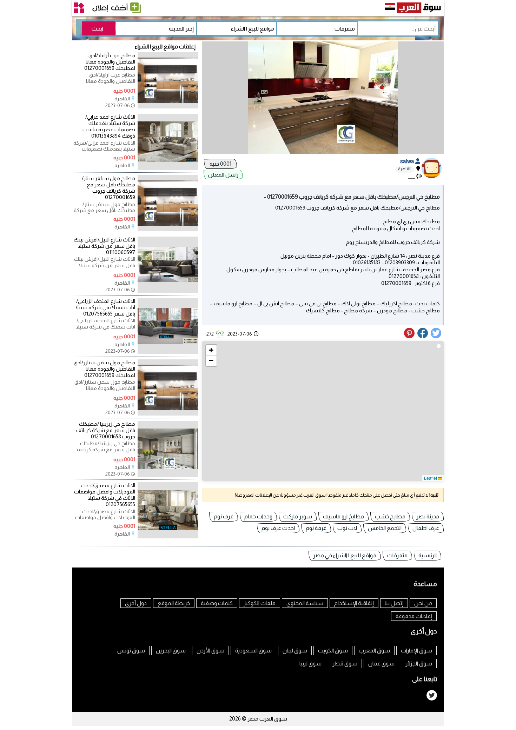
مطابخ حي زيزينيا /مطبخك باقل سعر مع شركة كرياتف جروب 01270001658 (105, 430)
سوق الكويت (333, 650)
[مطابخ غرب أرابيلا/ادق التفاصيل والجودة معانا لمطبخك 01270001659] (168, 106)
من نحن (423, 603)
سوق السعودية (253, 650)
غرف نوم (223, 516)
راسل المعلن (223, 175)
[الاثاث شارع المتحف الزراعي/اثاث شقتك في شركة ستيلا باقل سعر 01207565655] (168, 352)
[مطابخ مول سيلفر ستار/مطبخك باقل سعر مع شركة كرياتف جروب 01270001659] (168, 229)
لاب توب (347, 528)
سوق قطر (344, 663)
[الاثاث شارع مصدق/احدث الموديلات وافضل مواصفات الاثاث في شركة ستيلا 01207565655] (168, 536)
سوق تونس (131, 650)
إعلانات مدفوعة (414, 616)
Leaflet (431, 478)
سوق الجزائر (418, 663)
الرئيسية (427, 555)
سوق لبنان (295, 650)
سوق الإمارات (416, 650)
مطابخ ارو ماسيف (343, 516)
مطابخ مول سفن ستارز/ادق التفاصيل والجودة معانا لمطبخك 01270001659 (104, 368)
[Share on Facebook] (423, 336)
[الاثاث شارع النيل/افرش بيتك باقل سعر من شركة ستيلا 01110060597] (168, 291)
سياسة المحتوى (304, 603)
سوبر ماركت (297, 516)
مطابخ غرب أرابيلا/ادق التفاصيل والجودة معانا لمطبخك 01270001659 (109, 61)
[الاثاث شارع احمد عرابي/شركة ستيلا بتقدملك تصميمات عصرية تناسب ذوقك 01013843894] (168, 168)
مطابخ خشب (390, 516)
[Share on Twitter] (436, 336)
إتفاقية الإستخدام (354, 603)
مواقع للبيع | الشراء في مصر (344, 555)
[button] (211, 350)
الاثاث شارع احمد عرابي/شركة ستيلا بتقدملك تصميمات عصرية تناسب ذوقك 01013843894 (108, 126)
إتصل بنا (394, 603)
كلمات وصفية (217, 603)
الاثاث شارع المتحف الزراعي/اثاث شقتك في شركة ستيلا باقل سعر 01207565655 (105, 307)
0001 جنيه (220, 164)
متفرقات (397, 555)
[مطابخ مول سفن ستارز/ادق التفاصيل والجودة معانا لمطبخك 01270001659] (168, 414)
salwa (407, 161)
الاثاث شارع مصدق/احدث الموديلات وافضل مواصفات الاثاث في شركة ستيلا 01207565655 (104, 494)
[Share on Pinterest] (410, 336)
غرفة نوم (316, 528)
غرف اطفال (425, 528)
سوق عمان (381, 663)
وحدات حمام (258, 516)
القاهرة (404, 168)
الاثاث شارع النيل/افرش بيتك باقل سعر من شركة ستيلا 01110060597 (104, 246)
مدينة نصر (427, 516)
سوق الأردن (210, 650)
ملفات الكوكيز (260, 603)
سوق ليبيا (310, 663)
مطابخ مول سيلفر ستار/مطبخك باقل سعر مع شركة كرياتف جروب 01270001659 (108, 187)
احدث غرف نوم (278, 528)
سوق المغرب (374, 650)
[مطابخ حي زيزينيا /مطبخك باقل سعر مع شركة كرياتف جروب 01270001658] (168, 475)
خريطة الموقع (174, 603)
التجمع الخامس (385, 528)
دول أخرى (136, 603)
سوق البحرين (171, 650)
